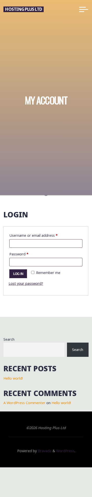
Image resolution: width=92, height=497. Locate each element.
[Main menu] (83, 9)
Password (26, 253)
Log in (18, 274)
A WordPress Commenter (24, 402)
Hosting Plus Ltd (23, 9)
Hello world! (13, 378)
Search (8, 339)
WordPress (65, 450)
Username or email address (40, 235)
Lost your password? (26, 283)
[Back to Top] (72, 478)
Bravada (44, 450)
